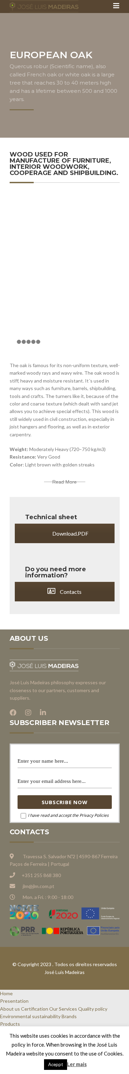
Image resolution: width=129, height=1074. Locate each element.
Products (10, 1024)
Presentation (14, 1001)
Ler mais (77, 1064)
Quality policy (92, 1009)
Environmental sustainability (30, 1016)
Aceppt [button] (55, 1064)
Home (6, 993)
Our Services (63, 1009)
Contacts (70, 591)
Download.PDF (69, 533)
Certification (34, 1009)
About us (10, 1009)
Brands (69, 1016)
